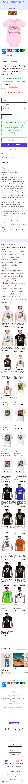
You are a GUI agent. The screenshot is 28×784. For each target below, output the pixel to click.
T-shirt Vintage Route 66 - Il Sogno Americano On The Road (19, 425)
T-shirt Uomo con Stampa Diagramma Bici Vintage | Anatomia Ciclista (19, 399)
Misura (3, 97)
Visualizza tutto (14, 643)
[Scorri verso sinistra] (10, 680)
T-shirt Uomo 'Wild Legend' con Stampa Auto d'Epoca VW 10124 (19, 372)
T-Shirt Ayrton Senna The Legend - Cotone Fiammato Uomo (19, 324)
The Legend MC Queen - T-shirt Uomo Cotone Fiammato (7, 348)
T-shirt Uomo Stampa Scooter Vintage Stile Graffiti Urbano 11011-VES (7, 399)
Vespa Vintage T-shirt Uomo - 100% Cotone (7, 324)
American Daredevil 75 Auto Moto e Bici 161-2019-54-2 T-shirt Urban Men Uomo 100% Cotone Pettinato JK (20, 503)
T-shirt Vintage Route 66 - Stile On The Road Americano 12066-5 (20, 450)
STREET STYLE (13, 766)
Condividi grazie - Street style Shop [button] (13, 92)
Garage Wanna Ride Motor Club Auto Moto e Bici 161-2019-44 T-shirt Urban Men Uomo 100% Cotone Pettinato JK (20, 529)
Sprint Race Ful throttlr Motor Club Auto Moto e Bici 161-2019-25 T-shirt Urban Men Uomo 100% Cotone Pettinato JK (20, 555)
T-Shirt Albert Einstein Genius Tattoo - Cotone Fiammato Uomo (20, 348)
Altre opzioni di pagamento (14, 149)
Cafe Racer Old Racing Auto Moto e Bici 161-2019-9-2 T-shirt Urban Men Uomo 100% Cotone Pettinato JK (20, 606)
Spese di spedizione (13, 86)
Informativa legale (12, 779)
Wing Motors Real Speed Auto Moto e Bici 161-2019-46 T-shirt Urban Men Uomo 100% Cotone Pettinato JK (7, 528)
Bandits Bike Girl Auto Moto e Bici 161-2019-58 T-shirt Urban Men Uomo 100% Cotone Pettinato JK (7, 503)
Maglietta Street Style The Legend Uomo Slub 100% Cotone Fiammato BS (6, 672)
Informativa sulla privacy (15, 771)
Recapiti (20, 779)
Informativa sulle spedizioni (15, 777)
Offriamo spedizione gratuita (12, 283)
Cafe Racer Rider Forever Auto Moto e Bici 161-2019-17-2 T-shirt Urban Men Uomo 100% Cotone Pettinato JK (7, 581)
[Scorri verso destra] (17, 680)
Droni (14, 669)
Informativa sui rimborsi (17, 768)
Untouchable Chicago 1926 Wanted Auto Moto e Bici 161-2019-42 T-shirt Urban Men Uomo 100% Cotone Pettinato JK (7, 555)
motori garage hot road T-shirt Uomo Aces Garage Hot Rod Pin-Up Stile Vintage (7, 372)
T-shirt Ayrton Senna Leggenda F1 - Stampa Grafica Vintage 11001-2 (20, 476)
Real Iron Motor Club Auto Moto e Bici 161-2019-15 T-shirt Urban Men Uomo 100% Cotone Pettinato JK (20, 581)
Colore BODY (5, 105)
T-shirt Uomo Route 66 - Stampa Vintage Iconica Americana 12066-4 (6, 476)
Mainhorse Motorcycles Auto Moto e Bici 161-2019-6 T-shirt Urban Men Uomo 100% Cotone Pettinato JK (7, 632)
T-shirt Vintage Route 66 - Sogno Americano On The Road (6, 450)
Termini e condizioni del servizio (15, 774)
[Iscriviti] (23, 717)
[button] (4, 13)
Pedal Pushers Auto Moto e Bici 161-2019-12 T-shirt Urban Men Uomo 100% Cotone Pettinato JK (7, 606)
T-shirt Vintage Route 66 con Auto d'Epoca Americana (7, 424)
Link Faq (9, 55)
